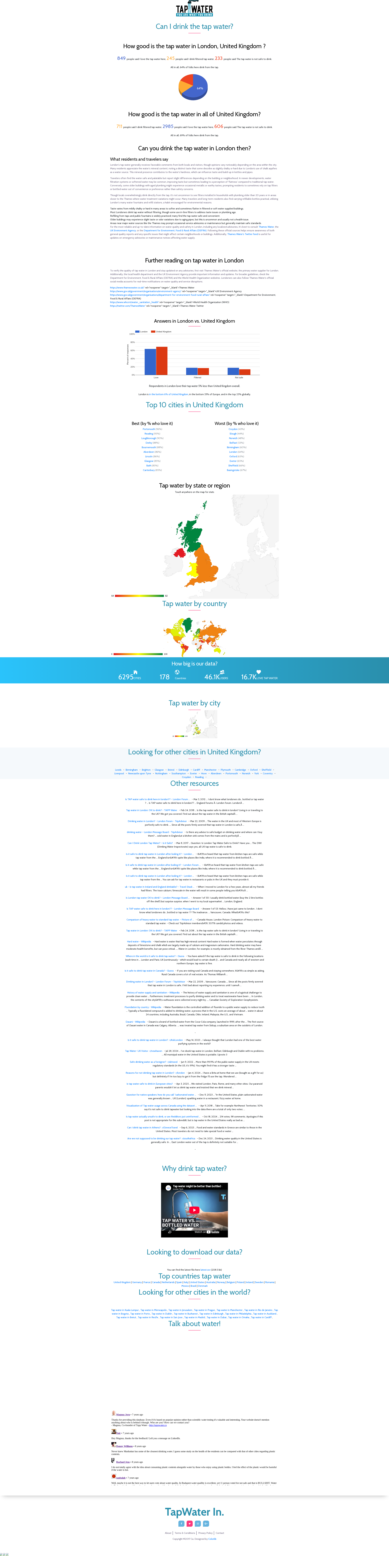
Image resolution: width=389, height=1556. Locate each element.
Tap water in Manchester (230, 1310)
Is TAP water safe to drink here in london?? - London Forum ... (157, 799)
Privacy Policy (205, 1533)
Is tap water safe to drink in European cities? (150, 1083)
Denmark (203, 1285)
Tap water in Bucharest (186, 1313)
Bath (148, 465)
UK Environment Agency (123, 230)
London (233, 451)
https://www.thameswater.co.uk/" (127, 287)
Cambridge (240, 769)
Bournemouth (149, 447)
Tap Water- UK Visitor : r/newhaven (143, 1050)
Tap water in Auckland (265, 1313)
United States (197, 1282)
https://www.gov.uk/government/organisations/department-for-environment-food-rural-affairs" (160, 294)
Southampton (179, 773)
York (256, 773)
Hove (204, 773)
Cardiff (196, 769)
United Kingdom (122, 1282)
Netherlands (168, 1282)
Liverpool (119, 773)
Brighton (146, 769)
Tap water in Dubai (217, 1317)
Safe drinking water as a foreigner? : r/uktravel (154, 1061)
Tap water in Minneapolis (153, 1310)
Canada (156, 1282)
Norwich (233, 438)
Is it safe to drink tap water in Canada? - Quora (149, 970)
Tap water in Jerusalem (180, 1310)
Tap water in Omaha (239, 1317)
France (146, 1282)
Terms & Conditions (185, 1533)
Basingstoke (233, 470)
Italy (186, 1282)
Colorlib (212, 1538)
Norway (221, 1282)
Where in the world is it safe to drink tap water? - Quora (155, 956)
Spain (179, 1282)
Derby (149, 442)
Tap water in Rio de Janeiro (258, 1310)
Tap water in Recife (148, 1317)
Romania (269, 1282)
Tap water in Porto (140, 1313)
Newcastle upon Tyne (139, 773)
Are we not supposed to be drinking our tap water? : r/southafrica (161, 1138)
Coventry (268, 773)
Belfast (233, 442)
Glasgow (148, 461)
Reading (149, 433)
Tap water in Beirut (126, 1317)
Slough (233, 433)
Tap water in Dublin (162, 1313)
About (168, 1533)
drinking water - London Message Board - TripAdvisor (155, 832)
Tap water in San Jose (171, 1317)
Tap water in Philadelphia (238, 1313)
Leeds (118, 769)
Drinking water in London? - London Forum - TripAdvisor (157, 821)
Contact (220, 1533)
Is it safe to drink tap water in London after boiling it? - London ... (160, 854)
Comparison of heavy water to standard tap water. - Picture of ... (160, 919)
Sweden (259, 1282)
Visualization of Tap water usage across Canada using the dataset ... (161, 1105)
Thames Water (266, 226)
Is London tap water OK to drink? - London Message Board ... (157, 897)
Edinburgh (184, 769)
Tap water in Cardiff (261, 1317)
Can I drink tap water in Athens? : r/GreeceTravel (152, 1127)
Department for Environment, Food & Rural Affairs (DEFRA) (175, 230)
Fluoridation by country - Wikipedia (143, 1007)
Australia (210, 1282)
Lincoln (149, 456)
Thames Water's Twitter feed (242, 234)
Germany (137, 1282)
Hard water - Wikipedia (139, 941)
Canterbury (149, 470)
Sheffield (233, 465)
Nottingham (161, 773)
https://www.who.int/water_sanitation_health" (134, 302)
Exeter (233, 461)
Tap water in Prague (204, 1310)
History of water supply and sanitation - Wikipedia (153, 992)
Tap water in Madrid (195, 1317)
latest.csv (205, 1269)
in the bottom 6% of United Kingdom (168, 394)
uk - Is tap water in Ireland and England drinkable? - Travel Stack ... (159, 886)
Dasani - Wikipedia (135, 1021)
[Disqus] (194, 1368)
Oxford (233, 456)
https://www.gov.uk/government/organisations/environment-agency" (145, 291)
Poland (240, 1282)
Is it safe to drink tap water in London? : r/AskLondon (155, 1040)
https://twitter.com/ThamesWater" (128, 305)
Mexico (185, 1285)
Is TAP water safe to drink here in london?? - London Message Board (163, 908)
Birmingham (233, 447)
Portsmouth (149, 429)
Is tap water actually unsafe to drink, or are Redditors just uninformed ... (163, 1116)
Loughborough (148, 438)
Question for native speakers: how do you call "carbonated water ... (161, 1094)
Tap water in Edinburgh (211, 1313)
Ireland (249, 1282)
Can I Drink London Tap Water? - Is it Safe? (150, 843)
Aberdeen (148, 451)
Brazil (193, 1285)
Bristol (171, 769)
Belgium (231, 1282)
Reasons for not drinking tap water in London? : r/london (155, 1072)
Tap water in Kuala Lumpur (125, 1310)
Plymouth (226, 769)
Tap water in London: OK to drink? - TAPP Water (151, 810)
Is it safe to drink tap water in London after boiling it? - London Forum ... (163, 864)
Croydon (233, 429)
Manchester (210, 769)
